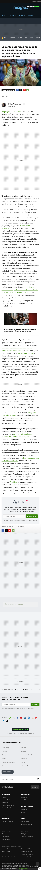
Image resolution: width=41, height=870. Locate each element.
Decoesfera (5, 836)
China (5, 38)
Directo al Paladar (7, 821)
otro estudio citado (25, 353)
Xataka (4, 797)
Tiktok (7, 720)
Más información (23, 868)
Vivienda (22, 16)
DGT (26, 38)
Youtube (21, 717)
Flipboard (24, 90)
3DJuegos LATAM (26, 849)
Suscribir (35, 704)
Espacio (4, 751)
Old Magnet (20, 526)
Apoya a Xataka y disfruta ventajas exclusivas (20, 733)
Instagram (25, 717)
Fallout (20, 38)
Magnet (20, 8)
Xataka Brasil (6, 851)
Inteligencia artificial (8, 762)
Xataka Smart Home (8, 805)
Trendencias (5, 834)
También (13, 482)
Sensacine (24, 809)
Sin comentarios (9, 90)
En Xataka (6, 327)
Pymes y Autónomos (27, 836)
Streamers (12, 16)
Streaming (5, 748)
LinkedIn (3, 720)
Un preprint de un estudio (12, 111)
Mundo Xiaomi (6, 808)
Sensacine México (26, 851)
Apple (4, 758)
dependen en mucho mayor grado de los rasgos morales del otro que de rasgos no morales (20, 290)
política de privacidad (30, 520)
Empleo (4, 766)
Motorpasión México (27, 857)
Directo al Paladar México (9, 857)
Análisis (23, 748)
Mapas (4, 16)
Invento (38, 38)
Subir (34, 787)
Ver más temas (7, 772)
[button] (16, 104)
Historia (30, 16)
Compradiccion (6, 839)
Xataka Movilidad (26, 755)
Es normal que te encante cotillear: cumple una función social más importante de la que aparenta (20, 331)
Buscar (38, 779)
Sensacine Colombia (27, 854)
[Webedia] (36, 1)
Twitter (20, 90)
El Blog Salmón (25, 834)
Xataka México (6, 849)
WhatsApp (9, 717)
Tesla (31, 38)
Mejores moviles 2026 (22, 690)
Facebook (17, 90)
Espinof (23, 812)
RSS (32, 717)
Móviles (23, 751)
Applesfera (5, 802)
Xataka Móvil (6, 800)
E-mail (27, 90)
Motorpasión (25, 821)
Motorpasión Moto (26, 824)
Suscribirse (33, 516)
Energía (4, 755)
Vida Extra (24, 800)
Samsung (24, 758)
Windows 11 (24, 766)
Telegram (28, 717)
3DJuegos (24, 797)
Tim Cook (12, 38)
